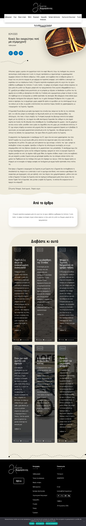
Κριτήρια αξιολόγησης (54, 17)
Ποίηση (35, 508)
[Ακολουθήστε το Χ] (16, 53)
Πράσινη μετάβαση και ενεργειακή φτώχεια (67, 395)
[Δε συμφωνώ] (84, 521)
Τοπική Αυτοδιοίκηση (38, 478)
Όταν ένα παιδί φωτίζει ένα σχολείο (22, 394)
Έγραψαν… (36, 512)
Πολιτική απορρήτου (51, 523)
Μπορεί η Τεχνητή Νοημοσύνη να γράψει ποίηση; (67, 295)
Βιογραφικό (36, 17)
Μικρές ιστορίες (22, 17)
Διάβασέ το (18, 330)
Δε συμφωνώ (40, 523)
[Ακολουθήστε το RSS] (69, 495)
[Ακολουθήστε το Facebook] (11, 53)
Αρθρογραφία (8, 17)
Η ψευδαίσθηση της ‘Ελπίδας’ (45, 287)
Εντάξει (32, 523)
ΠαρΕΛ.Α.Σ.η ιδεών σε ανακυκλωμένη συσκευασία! (22, 295)
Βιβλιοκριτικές (37, 487)
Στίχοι (15, 17)
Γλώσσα (79, 17)
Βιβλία (29, 17)
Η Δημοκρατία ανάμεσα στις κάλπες (45, 387)
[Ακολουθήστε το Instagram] (21, 53)
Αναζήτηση (43, 19)
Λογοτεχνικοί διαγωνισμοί (68, 17)
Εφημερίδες (44, 17)
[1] (21, 182)
